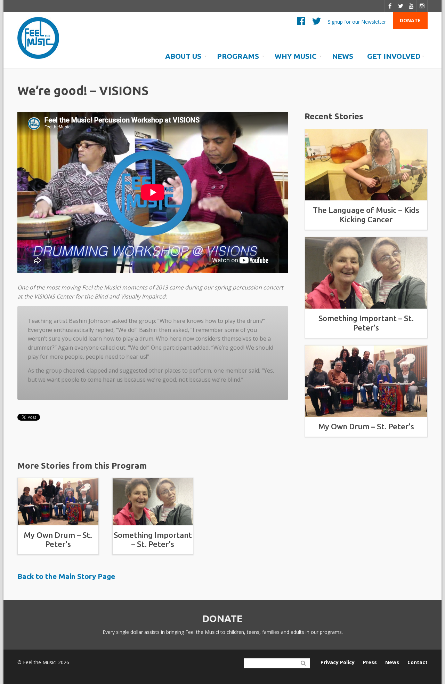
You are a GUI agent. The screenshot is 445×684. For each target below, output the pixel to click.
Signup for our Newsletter (357, 21)
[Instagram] (422, 6)
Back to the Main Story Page (66, 576)
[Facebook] (389, 6)
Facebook (301, 23)
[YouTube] (411, 6)
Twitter (316, 23)
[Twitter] (400, 6)
